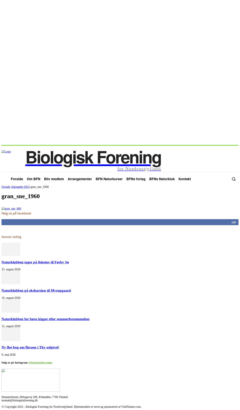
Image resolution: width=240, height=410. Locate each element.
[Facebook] (217, 179)
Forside (6, 186)
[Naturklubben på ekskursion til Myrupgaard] (11, 283)
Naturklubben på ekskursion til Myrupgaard (36, 290)
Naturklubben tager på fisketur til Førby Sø (35, 262)
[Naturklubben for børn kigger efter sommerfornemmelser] (11, 311)
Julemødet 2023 (20, 186)
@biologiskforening (40, 362)
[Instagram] (225, 179)
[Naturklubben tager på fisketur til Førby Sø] (11, 254)
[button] (233, 179)
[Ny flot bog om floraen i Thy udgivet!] (11, 340)
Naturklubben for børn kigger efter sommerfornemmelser (46, 319)
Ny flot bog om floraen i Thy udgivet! (30, 347)
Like (234, 222)
